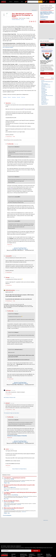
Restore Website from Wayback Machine (19, 468)
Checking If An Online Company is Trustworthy (17, 435)
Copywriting (43, 93)
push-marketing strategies (8, 47)
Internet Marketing (15, 494)
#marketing (14, 97)
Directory (39, 555)
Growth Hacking (44, 90)
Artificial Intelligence (44, 83)
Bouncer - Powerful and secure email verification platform (46, 62)
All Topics (42, 80)
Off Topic (12, 479)
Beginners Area (13, 487)
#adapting (5, 97)
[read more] (23, 481)
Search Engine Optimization (45, 84)
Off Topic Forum (43, 100)
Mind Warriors (43, 96)
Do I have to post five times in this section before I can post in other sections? (19, 485)
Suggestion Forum (44, 104)
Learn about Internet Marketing (32, 556)
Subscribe (22, 19)
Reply (5, 490)
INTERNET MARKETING (16, 19)
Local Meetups (43, 101)
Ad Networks (43, 85)
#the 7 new (23, 97)
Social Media (43, 91)
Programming (43, 97)
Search (40, 1)
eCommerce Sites (44, 94)
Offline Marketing (44, 92)
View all (52, 77)
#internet (9, 97)
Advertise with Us (34, 10)
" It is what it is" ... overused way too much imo (14, 477)
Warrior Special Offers (23, 555)
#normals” (18, 97)
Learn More (47, 73)
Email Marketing (44, 89)
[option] (47, 59)
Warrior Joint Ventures (45, 99)
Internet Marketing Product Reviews (47, 95)
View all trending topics (6, 515)
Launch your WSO (47, 21)
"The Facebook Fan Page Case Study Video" (11, 412)
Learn (22, 1)
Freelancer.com (48, 556)
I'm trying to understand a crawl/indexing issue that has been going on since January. (20, 493)
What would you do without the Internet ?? (14, 508)
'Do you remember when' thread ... (12, 500)
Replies (5, 482)
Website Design (43, 98)
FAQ (12, 555)
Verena (42, 15)
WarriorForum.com (44, 17)
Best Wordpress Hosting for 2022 (9, 397)
